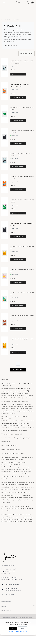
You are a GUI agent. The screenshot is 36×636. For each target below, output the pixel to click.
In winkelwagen (18, 74)
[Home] (2, 19)
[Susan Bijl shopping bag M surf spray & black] (4, 67)
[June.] (18, 2)
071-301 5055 (5, 574)
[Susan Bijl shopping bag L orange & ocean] (4, 183)
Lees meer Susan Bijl (10, 45)
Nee (22, 628)
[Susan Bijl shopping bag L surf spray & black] (4, 160)
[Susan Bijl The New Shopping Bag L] (4, 322)
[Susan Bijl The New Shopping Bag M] (4, 253)
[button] (4, 2)
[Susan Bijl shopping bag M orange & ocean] (4, 91)
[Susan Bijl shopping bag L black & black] (4, 230)
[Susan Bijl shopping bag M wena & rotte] (4, 114)
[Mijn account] (28, 2)
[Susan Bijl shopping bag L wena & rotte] (4, 206)
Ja (13, 628)
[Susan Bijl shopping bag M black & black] (4, 137)
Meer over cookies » (18, 631)
